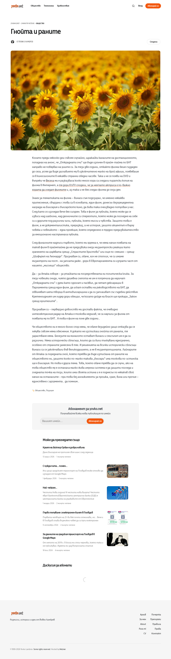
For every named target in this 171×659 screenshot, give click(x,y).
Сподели (153, 41)
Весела (50, 180)
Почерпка (156, 614)
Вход (140, 5)
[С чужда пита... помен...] (85, 472)
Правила (156, 624)
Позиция (50, 390)
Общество (36, 5)
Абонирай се (153, 6)
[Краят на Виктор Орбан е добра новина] (85, 452)
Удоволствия (63, 5)
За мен (142, 619)
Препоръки (155, 619)
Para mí (142, 628)
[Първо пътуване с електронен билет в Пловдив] (85, 518)
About (143, 624)
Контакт (156, 633)
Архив (143, 614)
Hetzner (63, 649)
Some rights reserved (42, 649)
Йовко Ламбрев (26, 41)
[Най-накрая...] (85, 495)
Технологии (49, 5)
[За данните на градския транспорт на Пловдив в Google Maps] (85, 542)
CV (145, 633)
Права (158, 628)
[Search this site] (133, 6)
